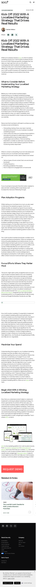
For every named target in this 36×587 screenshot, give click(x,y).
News (20, 544)
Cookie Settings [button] (5, 546)
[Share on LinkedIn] (12, 34)
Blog (5, 502)
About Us (21, 540)
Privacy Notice (4, 542)
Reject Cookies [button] (8, 583)
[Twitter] (11, 526)
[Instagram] (15, 526)
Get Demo (3, 562)
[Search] (30, 2)
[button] (26, 583)
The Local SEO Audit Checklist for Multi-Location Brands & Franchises (13, 507)
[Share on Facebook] (8, 34)
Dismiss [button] (17, 583)
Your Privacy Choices (10, 553)
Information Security (6, 548)
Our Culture (21, 546)
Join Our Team (22, 542)
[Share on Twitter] (16, 34)
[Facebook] (3, 526)
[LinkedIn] (7, 526)
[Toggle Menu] (34, 2)
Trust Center (4, 551)
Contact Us (4, 560)
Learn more (11, 578)
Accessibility (4, 540)
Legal (2, 549)
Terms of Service (5, 544)
